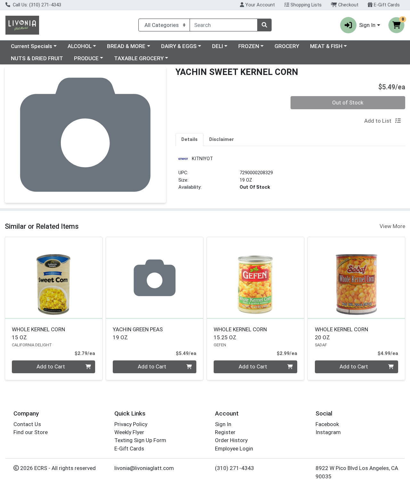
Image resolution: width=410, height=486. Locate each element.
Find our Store (30, 432)
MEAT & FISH (326, 46)
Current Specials (31, 46)
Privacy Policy (130, 424)
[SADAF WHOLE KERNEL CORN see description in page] (356, 278)
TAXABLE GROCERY (139, 58)
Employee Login (234, 448)
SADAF (321, 344)
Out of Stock (347, 102)
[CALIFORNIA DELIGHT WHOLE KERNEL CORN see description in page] (54, 278)
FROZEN (248, 46)
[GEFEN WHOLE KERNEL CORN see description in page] (255, 278)
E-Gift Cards (386, 5)
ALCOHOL (80, 46)
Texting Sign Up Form (140, 440)
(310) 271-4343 (234, 468)
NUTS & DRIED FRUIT (37, 58)
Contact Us (27, 424)
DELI (217, 46)
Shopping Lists (305, 5)
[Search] (264, 25)
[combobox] (224, 25)
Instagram (328, 432)
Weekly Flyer (129, 432)
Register (225, 432)
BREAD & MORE (126, 46)
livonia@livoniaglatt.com (144, 468)
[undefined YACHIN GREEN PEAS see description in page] (155, 278)
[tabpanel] (290, 175)
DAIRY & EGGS (179, 46)
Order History (231, 440)
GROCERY (287, 46)
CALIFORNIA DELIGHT (32, 344)
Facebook (327, 424)
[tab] (189, 139)
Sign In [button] (367, 25)
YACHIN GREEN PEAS (138, 333)
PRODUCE (86, 58)
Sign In (223, 424)
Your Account (259, 5)
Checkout (347, 5)
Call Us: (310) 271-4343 (36, 5)
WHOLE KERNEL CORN (38, 333)
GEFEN (220, 344)
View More (392, 226)
